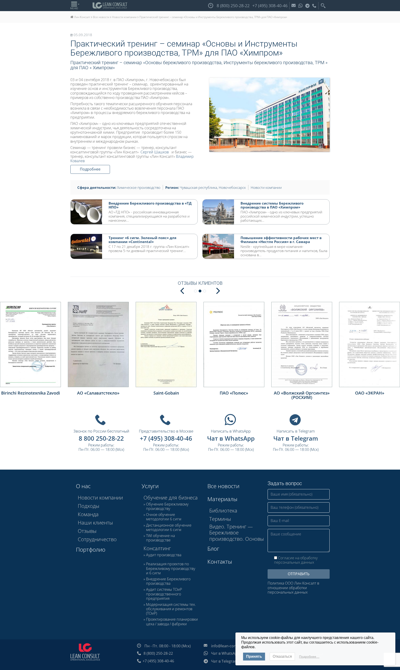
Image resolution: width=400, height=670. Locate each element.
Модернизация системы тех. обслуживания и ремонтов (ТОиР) (171, 609)
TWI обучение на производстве (160, 538)
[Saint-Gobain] (166, 344)
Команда (88, 514)
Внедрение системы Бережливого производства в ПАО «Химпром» (272, 205)
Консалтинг (157, 548)
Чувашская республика (198, 187)
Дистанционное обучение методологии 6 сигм (168, 527)
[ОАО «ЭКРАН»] (369, 344)
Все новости (223, 486)
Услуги (150, 486)
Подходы (88, 505)
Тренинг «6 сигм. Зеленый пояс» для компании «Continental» (142, 239)
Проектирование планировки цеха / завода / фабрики (172, 621)
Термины (220, 518)
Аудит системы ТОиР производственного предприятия (164, 594)
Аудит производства (163, 555)
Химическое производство (138, 187)
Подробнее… (309, 656)
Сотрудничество (97, 539)
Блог (213, 548)
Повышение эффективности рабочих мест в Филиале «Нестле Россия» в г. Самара (281, 239)
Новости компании (266, 187)
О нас (83, 486)
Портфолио (90, 549)
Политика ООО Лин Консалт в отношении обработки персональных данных (293, 587)
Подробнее (90, 169)
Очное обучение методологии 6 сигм (163, 516)
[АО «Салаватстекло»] (98, 344)
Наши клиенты (95, 522)
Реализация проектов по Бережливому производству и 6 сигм (170, 568)
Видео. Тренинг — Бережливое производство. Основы (236, 532)
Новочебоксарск (232, 187)
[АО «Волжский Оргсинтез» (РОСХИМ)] (302, 344)
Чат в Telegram (295, 438)
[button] (218, 290)
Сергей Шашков (155, 152)
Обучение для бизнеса (171, 497)
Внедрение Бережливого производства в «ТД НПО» (150, 205)
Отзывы (87, 530)
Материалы (222, 499)
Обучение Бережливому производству (167, 506)
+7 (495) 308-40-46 (166, 438)
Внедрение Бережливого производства (168, 581)
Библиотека (223, 510)
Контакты (219, 561)
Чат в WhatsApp (231, 438)
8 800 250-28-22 (101, 438)
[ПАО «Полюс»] (234, 344)
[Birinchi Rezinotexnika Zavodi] (30, 344)
